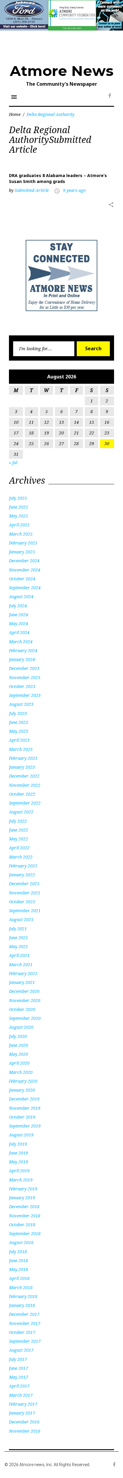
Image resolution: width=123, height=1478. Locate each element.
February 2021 (23, 973)
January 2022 (22, 874)
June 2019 (18, 1153)
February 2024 (23, 650)
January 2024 (22, 659)
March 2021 (21, 964)
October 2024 (22, 579)
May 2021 (18, 946)
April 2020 (19, 1063)
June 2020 (18, 1045)
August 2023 (21, 704)
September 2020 (25, 1018)
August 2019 (21, 1135)
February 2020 (23, 1081)
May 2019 (18, 1162)
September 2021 (25, 910)
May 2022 (18, 839)
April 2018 (19, 1278)
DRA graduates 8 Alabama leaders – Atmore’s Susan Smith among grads (58, 178)
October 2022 (22, 794)
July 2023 (18, 713)
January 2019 (22, 1197)
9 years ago (74, 190)
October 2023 (22, 686)
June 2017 (18, 1368)
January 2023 (22, 767)
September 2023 (25, 695)
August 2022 (21, 812)
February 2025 (23, 543)
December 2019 (24, 1099)
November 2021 (24, 893)
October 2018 (22, 1224)
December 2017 (24, 1314)
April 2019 (19, 1170)
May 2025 (18, 516)
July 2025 (18, 498)
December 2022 (24, 776)
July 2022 (18, 821)
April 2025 (19, 525)
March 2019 (21, 1180)
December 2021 (24, 883)
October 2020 (22, 1009)
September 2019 (25, 1126)
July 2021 (18, 928)
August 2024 (21, 596)
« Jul (13, 462)
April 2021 (19, 955)
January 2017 (22, 1413)
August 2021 (21, 919)
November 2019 (24, 1108)
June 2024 (18, 614)
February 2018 (23, 1296)
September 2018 (25, 1233)
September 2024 (25, 587)
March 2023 (21, 749)
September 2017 (25, 1341)
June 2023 (18, 722)
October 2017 (22, 1332)
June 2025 (18, 507)
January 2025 (22, 552)
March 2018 (21, 1287)
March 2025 (21, 534)
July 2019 (18, 1144)
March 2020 (21, 1072)
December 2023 (24, 668)
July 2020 (18, 1036)
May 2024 (18, 623)
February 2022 (23, 866)
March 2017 (21, 1395)
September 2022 (25, 803)
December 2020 (24, 991)
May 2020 (18, 1054)
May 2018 (18, 1269)
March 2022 (21, 857)
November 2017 (24, 1323)
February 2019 (23, 1189)
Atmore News (61, 70)
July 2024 (18, 606)
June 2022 (18, 830)
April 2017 (19, 1386)
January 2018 (22, 1305)
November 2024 (24, 570)
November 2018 (24, 1216)
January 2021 (22, 982)
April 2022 (19, 848)
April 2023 (19, 740)
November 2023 (24, 677)
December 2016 (24, 1422)
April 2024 (19, 632)
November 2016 (24, 1431)
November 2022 (24, 785)
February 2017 (23, 1404)
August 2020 (21, 1027)
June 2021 (18, 937)
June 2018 (18, 1260)
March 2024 (21, 641)
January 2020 (22, 1090)
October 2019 (22, 1117)
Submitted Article (32, 190)
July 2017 (18, 1359)
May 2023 (18, 731)
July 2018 (18, 1251)
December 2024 (24, 560)
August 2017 (21, 1350)
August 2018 (21, 1242)
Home (15, 114)
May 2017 (18, 1377)
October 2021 (22, 901)
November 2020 (24, 1000)
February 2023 (23, 758)
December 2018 (24, 1206)
